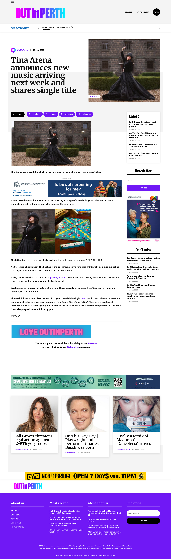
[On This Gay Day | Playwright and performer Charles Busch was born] (85, 414)
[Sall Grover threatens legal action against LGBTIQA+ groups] (34, 414)
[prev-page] (38, 28)
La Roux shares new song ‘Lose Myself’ (102, 520)
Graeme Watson (21, 449)
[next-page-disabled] (159, 28)
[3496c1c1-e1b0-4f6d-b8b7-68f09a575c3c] (85, 382)
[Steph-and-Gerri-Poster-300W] (143, 219)
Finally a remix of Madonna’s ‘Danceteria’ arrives (143, 145)
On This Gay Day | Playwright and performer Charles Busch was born (143, 135)
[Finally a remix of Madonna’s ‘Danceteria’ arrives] (136, 414)
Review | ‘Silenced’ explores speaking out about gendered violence (141, 296)
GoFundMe (73, 347)
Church (84, 298)
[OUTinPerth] (14, 50)
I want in (143, 188)
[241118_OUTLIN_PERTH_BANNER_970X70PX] (85, 476)
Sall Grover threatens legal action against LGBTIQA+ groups (142, 124)
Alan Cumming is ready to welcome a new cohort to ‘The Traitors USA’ (104, 532)
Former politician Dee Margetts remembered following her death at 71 (104, 512)
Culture (94, 96)
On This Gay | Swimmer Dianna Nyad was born (143, 154)
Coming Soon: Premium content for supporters (57, 28)
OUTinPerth (22, 50)
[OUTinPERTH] (40, 13)
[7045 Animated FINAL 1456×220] (66, 188)
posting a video (58, 277)
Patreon (92, 343)
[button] (128, 12)
